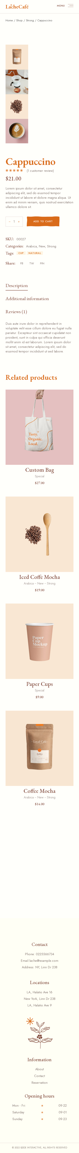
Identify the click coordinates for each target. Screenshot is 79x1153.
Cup (21, 253)
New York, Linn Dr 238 (39, 998)
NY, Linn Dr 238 (46, 967)
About (39, 1069)
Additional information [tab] (27, 298)
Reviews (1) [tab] (16, 311)
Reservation (39, 1082)
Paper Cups (39, 684)
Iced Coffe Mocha (39, 577)
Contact (39, 1076)
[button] (39, 459)
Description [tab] (17, 285)
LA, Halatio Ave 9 (39, 1005)
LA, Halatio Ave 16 (39, 992)
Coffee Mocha (40, 791)
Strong (51, 246)
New (42, 246)
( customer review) (40, 171)
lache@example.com (43, 960)
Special (39, 476)
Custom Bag (39, 469)
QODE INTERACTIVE (31, 1147)
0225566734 (45, 954)
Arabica (31, 246)
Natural (35, 253)
